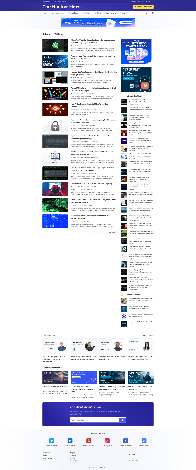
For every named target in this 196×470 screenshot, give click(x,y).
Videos (144, 335)
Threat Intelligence (57, 13)
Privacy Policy (74, 461)
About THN (45, 455)
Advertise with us (47, 458)
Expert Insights (111, 13)
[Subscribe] (122, 420)
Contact (44, 461)
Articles (151, 335)
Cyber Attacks (86, 13)
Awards (122, 13)
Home (44, 13)
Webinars (98, 13)
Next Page (112, 232)
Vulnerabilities (73, 13)
